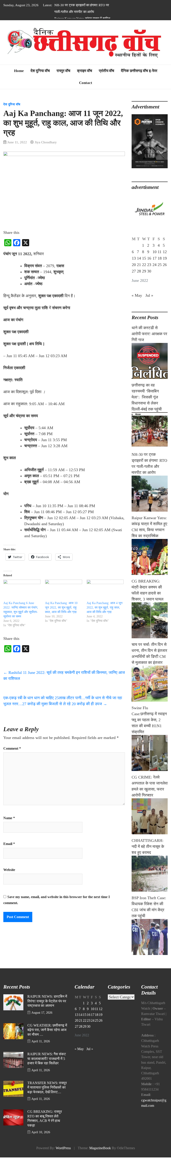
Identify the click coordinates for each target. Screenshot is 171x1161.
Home (19, 67)
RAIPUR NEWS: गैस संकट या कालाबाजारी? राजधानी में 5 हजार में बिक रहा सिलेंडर (46, 1055)
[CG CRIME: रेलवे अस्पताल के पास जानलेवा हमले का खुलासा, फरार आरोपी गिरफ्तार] (150, 813)
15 (144, 255)
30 (149, 268)
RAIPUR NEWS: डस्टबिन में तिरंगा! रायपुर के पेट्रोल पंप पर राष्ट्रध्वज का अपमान (47, 998)
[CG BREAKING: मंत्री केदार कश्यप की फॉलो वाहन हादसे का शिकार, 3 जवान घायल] (150, 617)
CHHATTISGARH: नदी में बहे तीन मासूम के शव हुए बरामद (148, 843)
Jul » (149, 292)
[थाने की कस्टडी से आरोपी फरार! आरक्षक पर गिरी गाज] (150, 358)
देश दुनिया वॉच (40, 67)
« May (137, 292)
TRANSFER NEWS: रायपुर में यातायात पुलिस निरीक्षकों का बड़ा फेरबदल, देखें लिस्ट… (47, 1084)
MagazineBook (100, 1145)
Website (9, 866)
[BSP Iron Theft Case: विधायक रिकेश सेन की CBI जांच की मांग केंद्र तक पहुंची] (150, 934)
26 (165, 261)
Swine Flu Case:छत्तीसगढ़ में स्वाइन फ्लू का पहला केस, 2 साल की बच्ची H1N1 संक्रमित (149, 717)
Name (9, 815)
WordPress (63, 1145)
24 (155, 261)
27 (134, 268)
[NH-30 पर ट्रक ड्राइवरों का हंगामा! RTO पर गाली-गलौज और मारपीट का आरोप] (150, 490)
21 (139, 261)
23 (149, 261)
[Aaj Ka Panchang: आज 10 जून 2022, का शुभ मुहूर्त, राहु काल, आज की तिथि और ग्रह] (63, 587)
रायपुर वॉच (63, 67)
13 (134, 255)
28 (139, 268)
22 (144, 261)
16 (149, 255)
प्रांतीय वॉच (106, 67)
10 (155, 248)
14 (139, 255)
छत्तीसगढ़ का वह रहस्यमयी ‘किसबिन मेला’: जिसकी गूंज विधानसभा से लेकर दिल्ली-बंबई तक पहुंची (147, 394)
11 (159, 248)
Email (9, 841)
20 (134, 261)
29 (144, 268)
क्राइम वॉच (84, 67)
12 (165, 248)
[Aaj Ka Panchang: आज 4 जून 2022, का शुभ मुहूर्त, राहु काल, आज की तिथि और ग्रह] (105, 587)
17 (155, 255)
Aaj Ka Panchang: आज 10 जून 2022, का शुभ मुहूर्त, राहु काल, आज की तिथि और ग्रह (61, 604)
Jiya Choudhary (46, 139)
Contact (85, 79)
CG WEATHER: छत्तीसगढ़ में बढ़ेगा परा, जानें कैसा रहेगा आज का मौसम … (47, 1026)
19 (165, 255)
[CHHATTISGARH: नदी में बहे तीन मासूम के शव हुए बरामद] (150, 871)
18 (160, 255)
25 (160, 261)
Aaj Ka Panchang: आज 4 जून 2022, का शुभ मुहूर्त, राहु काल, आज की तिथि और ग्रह (104, 604)
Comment (12, 745)
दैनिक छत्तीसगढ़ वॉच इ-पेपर (139, 67)
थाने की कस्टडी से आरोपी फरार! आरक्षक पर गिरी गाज (149, 330)
